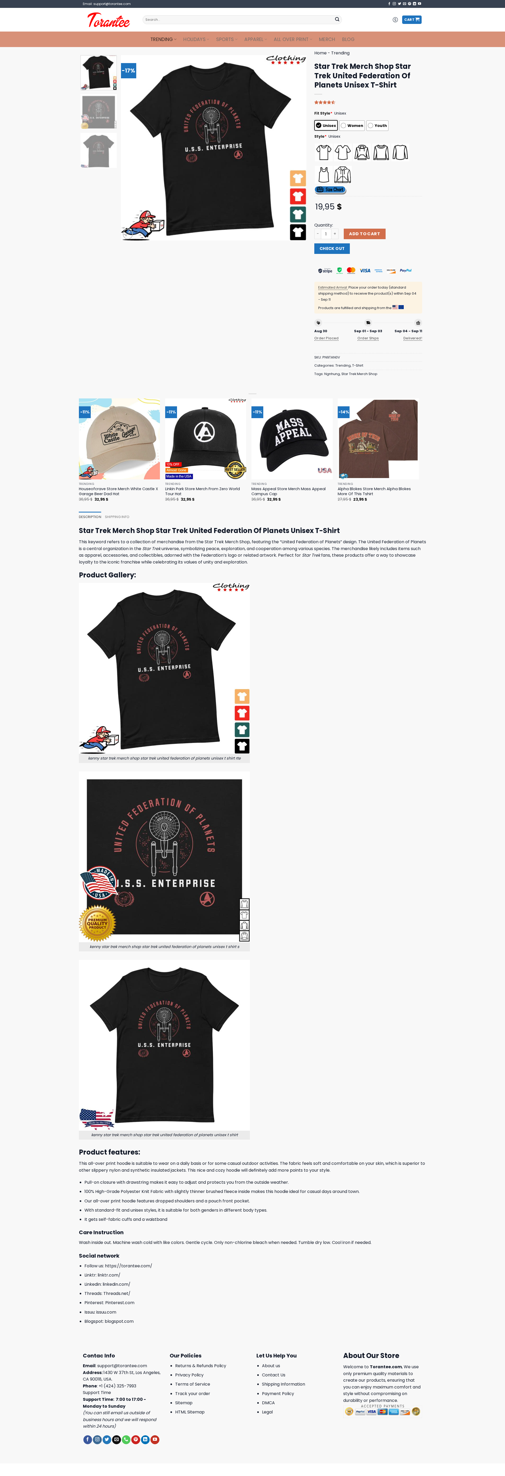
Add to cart (364, 234)
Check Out (332, 248)
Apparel (253, 39)
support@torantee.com (122, 1366)
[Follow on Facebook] (389, 4)
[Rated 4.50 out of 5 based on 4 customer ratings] (368, 102)
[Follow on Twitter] (399, 4)
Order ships (368, 338)
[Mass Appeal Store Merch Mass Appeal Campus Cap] (292, 439)
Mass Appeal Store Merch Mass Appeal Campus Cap (288, 491)
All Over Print (291, 39)
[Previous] (131, 147)
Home (320, 53)
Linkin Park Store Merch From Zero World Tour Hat (202, 491)
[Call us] (126, 1439)
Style (320, 136)
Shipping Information (283, 1384)
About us (271, 1366)
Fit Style (323, 113)
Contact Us (273, 1375)
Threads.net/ (116, 1293)
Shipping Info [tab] (117, 517)
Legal (267, 1412)
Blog (348, 39)
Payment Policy (278, 1394)
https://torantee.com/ (128, 1266)
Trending (161, 39)
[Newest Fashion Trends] (109, 19)
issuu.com (106, 1312)
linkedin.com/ (116, 1284)
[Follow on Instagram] (394, 4)
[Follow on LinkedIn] (414, 4)
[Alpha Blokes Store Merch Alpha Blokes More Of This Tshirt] (378, 439)
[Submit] (337, 19)
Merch (327, 39)
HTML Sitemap (190, 1412)
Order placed (326, 338)
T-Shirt (357, 365)
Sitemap (184, 1403)
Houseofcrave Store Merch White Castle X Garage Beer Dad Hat (118, 491)
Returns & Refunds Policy (200, 1366)
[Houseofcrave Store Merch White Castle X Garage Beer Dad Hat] (119, 439)
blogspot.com (119, 1321)
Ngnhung (332, 374)
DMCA (268, 1403)
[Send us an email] (404, 4)
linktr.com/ (109, 1275)
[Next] (296, 147)
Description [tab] (90, 517)
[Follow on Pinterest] (409, 4)
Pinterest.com (119, 1303)
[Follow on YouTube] (419, 4)
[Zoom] (128, 234)
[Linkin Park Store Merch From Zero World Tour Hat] (205, 439)
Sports (225, 39)
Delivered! (412, 338)
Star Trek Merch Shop (359, 374)
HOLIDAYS (194, 39)
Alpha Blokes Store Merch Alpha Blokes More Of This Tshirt (374, 491)
